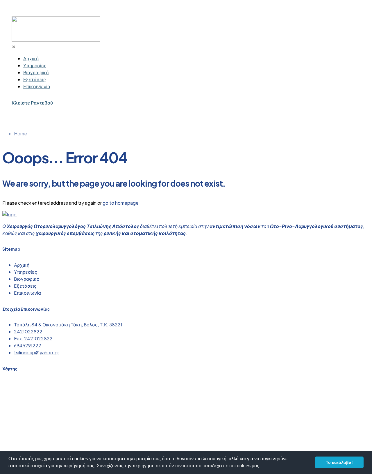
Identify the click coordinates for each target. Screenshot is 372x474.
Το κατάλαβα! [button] (339, 462)
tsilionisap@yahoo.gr (36, 352)
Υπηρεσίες (25, 272)
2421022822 (28, 331)
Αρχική (21, 265)
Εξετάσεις (25, 286)
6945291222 (27, 345)
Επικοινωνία (27, 293)
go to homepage (121, 203)
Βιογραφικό (27, 279)
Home (20, 133)
